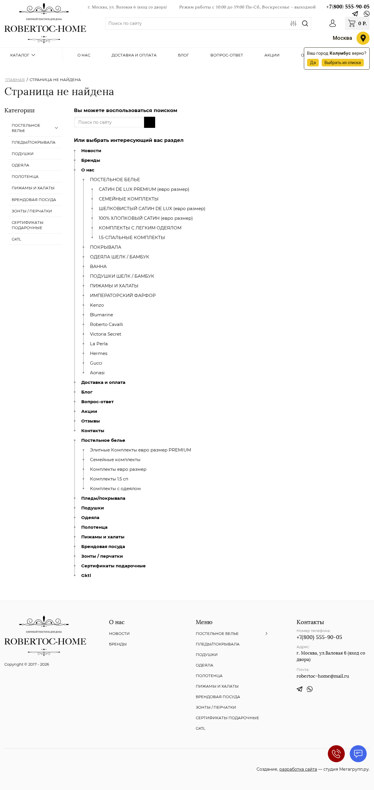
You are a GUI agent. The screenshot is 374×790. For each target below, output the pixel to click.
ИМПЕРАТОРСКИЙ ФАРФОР (123, 295)
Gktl (86, 575)
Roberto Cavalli (106, 324)
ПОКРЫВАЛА (105, 247)
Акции (89, 411)
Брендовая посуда (103, 546)
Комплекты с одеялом (115, 488)
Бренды (90, 160)
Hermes (98, 353)
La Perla (99, 343)
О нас (87, 170)
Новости (91, 150)
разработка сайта (298, 769)
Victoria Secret (105, 334)
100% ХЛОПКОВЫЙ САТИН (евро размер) (146, 218)
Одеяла (90, 517)
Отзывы (90, 421)
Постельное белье (103, 440)
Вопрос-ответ (97, 401)
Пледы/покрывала (103, 498)
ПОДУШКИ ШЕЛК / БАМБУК (122, 276)
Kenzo (97, 305)
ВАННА (98, 266)
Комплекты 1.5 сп (109, 479)
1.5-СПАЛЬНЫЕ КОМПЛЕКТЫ (132, 237)
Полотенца (94, 527)
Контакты (92, 430)
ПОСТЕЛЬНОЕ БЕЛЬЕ (115, 179)
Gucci (96, 363)
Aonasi (97, 372)
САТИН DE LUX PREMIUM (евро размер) (144, 189)
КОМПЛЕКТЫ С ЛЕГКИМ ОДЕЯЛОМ (140, 228)
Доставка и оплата (103, 382)
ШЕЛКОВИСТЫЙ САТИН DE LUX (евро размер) (152, 208)
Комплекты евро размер (118, 469)
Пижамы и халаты (102, 537)
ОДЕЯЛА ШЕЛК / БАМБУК (119, 257)
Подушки (92, 508)
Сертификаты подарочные (113, 566)
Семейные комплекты (115, 459)
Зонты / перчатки (102, 556)
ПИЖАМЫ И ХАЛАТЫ (114, 285)
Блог (87, 392)
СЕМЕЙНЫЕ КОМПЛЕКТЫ (129, 199)
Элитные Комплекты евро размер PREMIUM (140, 450)
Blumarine (101, 314)
